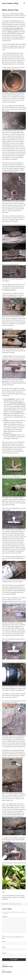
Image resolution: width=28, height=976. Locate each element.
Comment (5, 916)
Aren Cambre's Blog (10, 3)
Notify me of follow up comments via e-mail (13, 937)
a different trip (11, 31)
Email (4, 947)
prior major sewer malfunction (14, 28)
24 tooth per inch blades (16, 402)
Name (4, 941)
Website (4, 953)
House (19, 904)
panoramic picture (10, 289)
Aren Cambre (13, 904)
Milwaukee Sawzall (7, 359)
